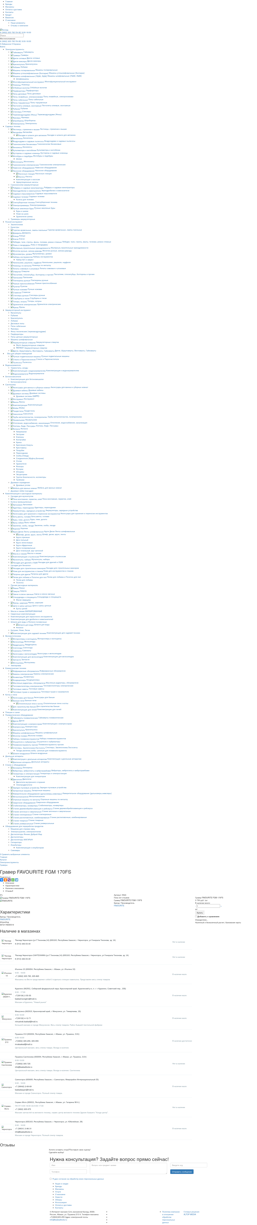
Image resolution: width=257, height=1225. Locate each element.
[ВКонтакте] (1, 879)
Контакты (9, 12)
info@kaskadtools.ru (23, 1067)
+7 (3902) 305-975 (23, 1109)
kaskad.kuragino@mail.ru (26, 998)
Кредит (8, 14)
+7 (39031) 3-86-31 (23, 1128)
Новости (58, 1197)
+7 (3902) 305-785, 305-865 (27, 976)
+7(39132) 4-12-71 (23, 1018)
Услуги (58, 1191)
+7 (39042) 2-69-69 (23, 1086)
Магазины (9, 6)
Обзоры (58, 1199)
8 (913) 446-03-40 (23, 943)
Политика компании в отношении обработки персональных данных (171, 1217)
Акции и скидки (61, 1183)
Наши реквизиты (18, 22)
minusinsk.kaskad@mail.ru (26, 1021)
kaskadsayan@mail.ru (24, 1089)
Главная (9, 1)
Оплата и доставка (13, 9)
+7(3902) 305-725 (22, 1063)
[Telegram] (16, 879)
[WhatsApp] (12, 879)
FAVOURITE (119, 905)
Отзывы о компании (19, 25)
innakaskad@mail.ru (23, 1044)
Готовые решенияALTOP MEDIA (191, 1213)
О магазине (10, 20)
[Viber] (9, 879)
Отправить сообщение (182, 1171)
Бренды (8, 4)
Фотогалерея (61, 1202)
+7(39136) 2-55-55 (23, 995)
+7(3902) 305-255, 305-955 (27, 1041)
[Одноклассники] (5, 879)
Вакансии (9, 17)
